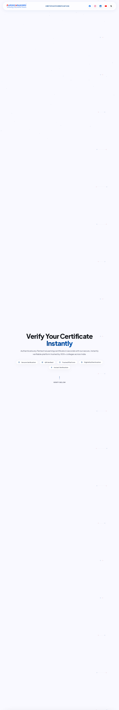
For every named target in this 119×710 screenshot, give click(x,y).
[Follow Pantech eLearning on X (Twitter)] (111, 6)
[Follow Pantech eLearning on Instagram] (95, 6)
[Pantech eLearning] (16, 6)
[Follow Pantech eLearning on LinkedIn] (100, 6)
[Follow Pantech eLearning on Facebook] (90, 6)
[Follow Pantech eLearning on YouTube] (106, 6)
